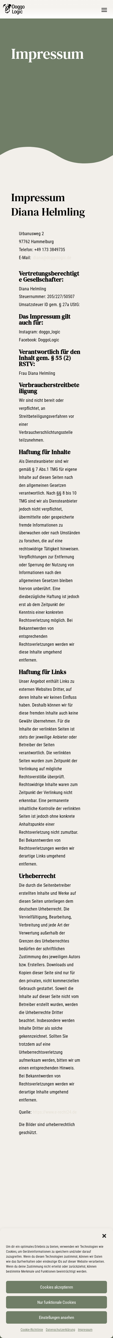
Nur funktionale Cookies (56, 1302)
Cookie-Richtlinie (32, 1330)
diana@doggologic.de (52, 257)
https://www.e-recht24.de (55, 1112)
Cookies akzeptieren (56, 1287)
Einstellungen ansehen (56, 1317)
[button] (104, 1236)
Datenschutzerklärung (60, 1330)
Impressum (85, 1330)
